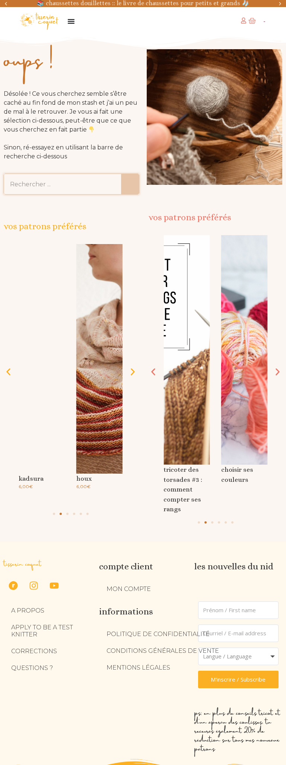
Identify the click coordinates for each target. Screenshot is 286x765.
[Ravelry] (13, 585)
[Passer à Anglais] (264, 21)
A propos (27, 610)
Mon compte (129, 588)
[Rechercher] (130, 184)
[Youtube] (54, 585)
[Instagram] (33, 585)
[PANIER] (252, 21)
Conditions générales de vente (163, 650)
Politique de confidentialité (158, 634)
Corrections (34, 651)
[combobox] (62, 184)
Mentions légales (138, 667)
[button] (6, 3)
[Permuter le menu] (71, 21)
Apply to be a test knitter (42, 631)
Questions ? (32, 667)
